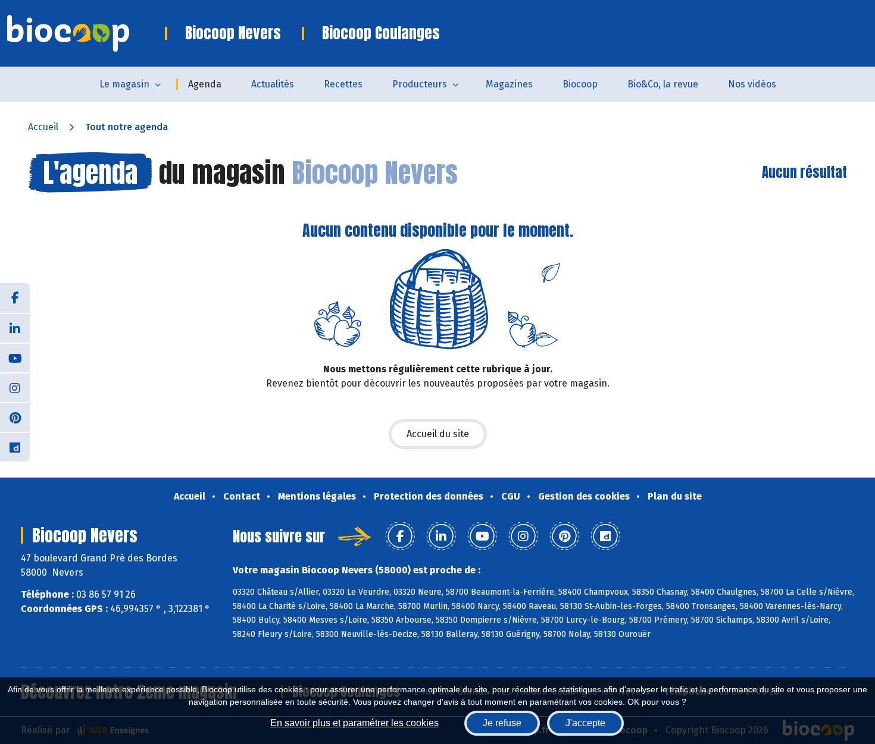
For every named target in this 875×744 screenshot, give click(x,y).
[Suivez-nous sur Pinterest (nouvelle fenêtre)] (15, 417)
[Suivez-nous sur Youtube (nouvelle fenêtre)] (15, 357)
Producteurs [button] (419, 84)
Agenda (204, 84)
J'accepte (585, 723)
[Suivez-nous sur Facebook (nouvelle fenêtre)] (15, 298)
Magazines (509, 84)
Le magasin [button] (124, 84)
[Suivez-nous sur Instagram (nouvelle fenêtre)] (15, 387)
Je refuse (502, 723)
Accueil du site (438, 434)
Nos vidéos (752, 84)
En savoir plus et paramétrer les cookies (354, 723)
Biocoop (580, 84)
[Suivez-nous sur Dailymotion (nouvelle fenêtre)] (15, 447)
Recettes (343, 84)
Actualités (272, 84)
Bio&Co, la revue (662, 84)
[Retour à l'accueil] (86, 33)
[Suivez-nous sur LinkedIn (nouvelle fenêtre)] (15, 328)
